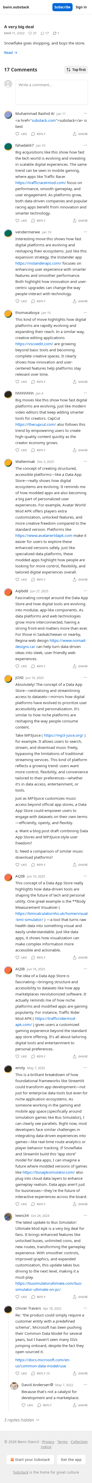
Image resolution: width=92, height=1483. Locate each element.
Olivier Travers (28, 1308)
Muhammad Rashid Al (34, 113)
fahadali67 (24, 145)
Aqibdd (21, 590)
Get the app (71, 1459)
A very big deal (19, 26)
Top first (79, 69)
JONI (19, 677)
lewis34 (22, 1215)
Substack (20, 1472)
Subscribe (62, 7)
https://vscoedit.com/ (34, 343)
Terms (62, 1441)
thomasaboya (27, 312)
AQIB (20, 876)
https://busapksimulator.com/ (48, 1172)
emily (20, 1067)
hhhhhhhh (24, 393)
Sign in (81, 7)
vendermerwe (27, 231)
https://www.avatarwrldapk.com (43, 535)
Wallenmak (25, 461)
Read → (10, 52)
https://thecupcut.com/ (35, 424)
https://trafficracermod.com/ (40, 182)
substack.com (44, 120)
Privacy (48, 1441)
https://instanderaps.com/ (38, 263)
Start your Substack (32, 1459)
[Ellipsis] (85, 113)
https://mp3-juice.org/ (63, 735)
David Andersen (35, 1384)
